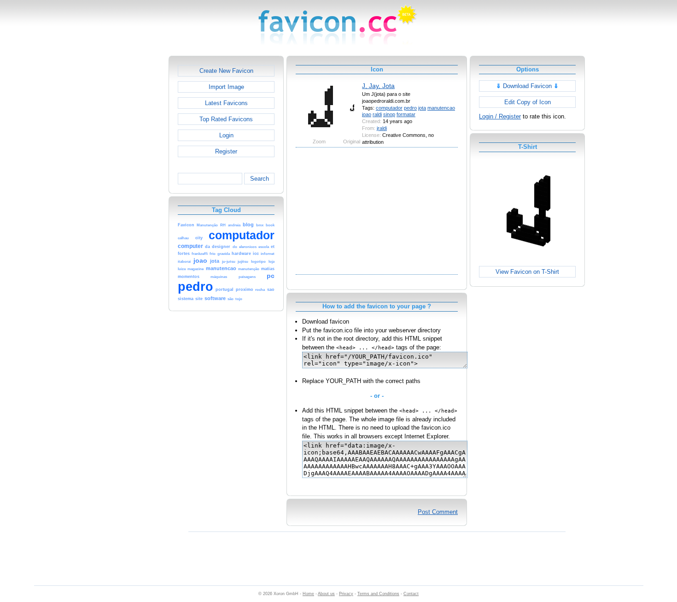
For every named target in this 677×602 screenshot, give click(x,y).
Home (308, 593)
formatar (406, 114)
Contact (411, 593)
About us (326, 593)
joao (366, 114)
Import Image (226, 86)
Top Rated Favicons (226, 119)
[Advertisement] (129, 194)
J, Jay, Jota (378, 85)
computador (389, 108)
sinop (389, 114)
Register (226, 151)
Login (226, 135)
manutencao (441, 108)
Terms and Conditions (378, 593)
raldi (377, 114)
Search (259, 178)
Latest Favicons (226, 103)
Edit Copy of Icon (527, 102)
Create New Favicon (226, 70)
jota (422, 108)
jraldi (382, 128)
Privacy (346, 593)
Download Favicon (527, 86)
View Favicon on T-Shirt (527, 271)
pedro (410, 108)
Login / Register (500, 116)
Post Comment (438, 511)
